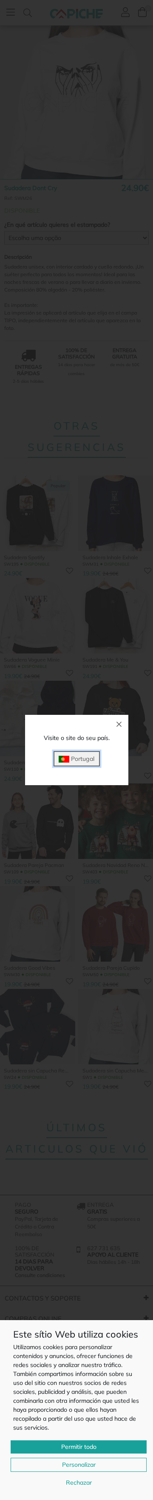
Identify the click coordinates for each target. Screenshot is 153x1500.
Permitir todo (78, 1447)
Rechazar (79, 1482)
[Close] (119, 724)
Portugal (81, 759)
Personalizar (79, 1464)
